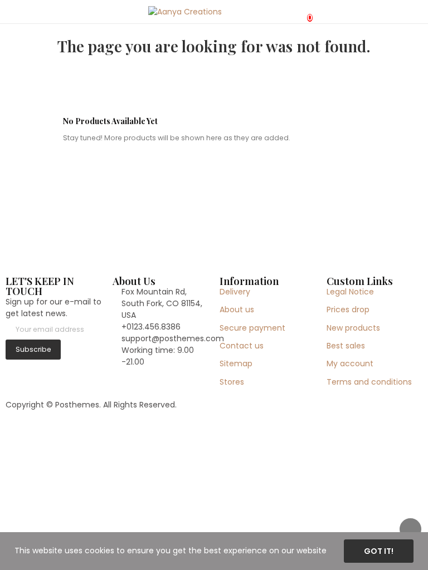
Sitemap (236, 363)
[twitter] (20, 369)
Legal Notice (350, 291)
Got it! (378, 551)
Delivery (235, 291)
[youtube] (55, 369)
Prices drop (348, 309)
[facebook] (9, 369)
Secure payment (252, 327)
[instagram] (32, 369)
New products (353, 327)
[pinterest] (44, 369)
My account (350, 363)
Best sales (346, 345)
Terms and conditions (369, 381)
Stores (232, 381)
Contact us (242, 345)
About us (237, 309)
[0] (300, 11)
